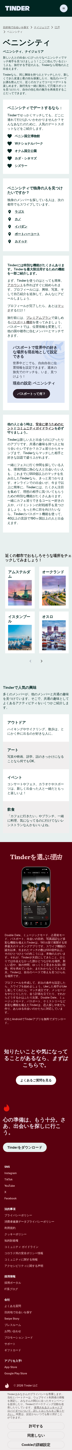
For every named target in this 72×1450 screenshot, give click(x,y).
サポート (10, 1344)
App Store (10, 1367)
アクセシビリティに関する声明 (23, 1266)
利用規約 (10, 1228)
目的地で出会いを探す (16, 27)
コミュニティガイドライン (35, 428)
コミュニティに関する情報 (21, 1259)
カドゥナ (21, 241)
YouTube (9, 1186)
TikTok (8, 1179)
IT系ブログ (11, 1289)
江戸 (57, 27)
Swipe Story (11, 1318)
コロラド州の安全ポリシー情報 (23, 1253)
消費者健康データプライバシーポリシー (29, 1222)
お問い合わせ (12, 1331)
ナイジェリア (41, 27)
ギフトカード (12, 1350)
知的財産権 (11, 1240)
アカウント (15, 285)
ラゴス (19, 212)
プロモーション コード (18, 1337)
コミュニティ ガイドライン (21, 1247)
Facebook (10, 1198)
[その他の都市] (41, 661)
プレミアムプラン (38, 318)
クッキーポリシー (15, 1234)
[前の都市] (30, 661)
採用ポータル (12, 1283)
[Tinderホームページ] (17, 8)
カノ (18, 219)
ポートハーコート (27, 234)
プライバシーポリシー (18, 1215)
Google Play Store (15, 1373)
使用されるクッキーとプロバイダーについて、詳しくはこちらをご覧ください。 (35, 1411)
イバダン (21, 226)
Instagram (10, 1173)
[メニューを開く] (64, 8)
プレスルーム (12, 1325)
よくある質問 (12, 1306)
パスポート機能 (21, 322)
